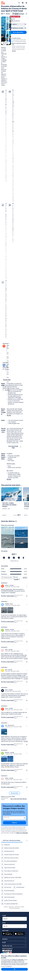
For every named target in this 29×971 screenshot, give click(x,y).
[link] (11, 502)
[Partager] (26, 14)
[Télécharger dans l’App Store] (19, 934)
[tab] (11, 840)
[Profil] (26, 3)
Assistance (4, 939)
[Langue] (23, 3)
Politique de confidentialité (22, 833)
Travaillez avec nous (7, 945)
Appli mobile (5, 930)
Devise (4, 922)
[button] (5, 14)
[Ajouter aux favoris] (20, 489)
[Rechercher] (19, 3)
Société (4, 942)
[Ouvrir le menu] (26, 586)
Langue (4, 915)
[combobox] (17, 579)
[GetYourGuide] (3, 3)
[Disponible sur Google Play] (7, 934)
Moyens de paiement (7, 948)
